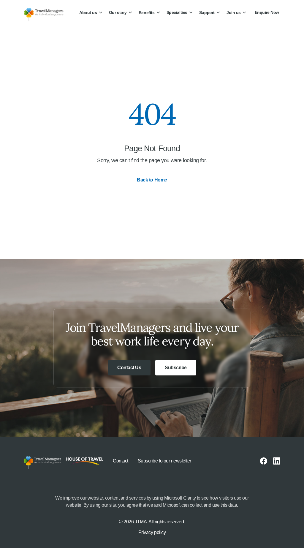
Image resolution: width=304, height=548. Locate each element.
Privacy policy (152, 532)
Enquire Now (267, 12)
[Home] (48, 12)
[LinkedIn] (276, 461)
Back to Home (152, 179)
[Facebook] (263, 461)
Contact (120, 460)
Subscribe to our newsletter (164, 460)
